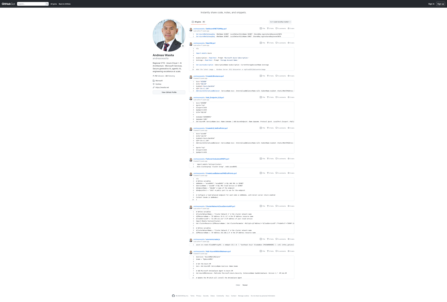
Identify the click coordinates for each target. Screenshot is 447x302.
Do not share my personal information (263, 296)
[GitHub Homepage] (173, 295)
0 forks (271, 28)
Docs (227, 296)
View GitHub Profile (169, 92)
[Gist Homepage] (8, 3)
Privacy (198, 296)
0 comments (281, 28)
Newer (245, 285)
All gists (54, 4)
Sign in (431, 4)
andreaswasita (199, 29)
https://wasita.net (162, 87)
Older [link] (238, 285)
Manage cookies (243, 296)
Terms (192, 296)
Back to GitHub (65, 4)
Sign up (440, 4)
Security (206, 296)
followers (160, 76)
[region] (241, 35)
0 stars (292, 28)
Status (212, 296)
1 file (263, 28)
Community (220, 296)
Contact (233, 296)
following (170, 76)
